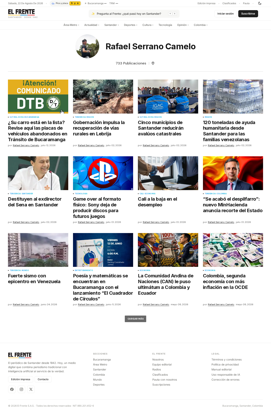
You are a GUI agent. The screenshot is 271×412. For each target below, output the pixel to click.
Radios (156, 369)
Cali (142, 194)
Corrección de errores (225, 379)
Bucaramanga (31, 117)
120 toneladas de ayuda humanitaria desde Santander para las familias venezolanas (229, 131)
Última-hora (17, 117)
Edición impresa (206, 3)
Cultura (147, 24)
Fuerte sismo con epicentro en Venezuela (34, 278)
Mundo (25, 270)
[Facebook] (12, 389)
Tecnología (165, 24)
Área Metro (71, 24)
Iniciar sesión (225, 13)
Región (90, 117)
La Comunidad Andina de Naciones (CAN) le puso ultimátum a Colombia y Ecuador (165, 284)
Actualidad (91, 24)
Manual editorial (221, 369)
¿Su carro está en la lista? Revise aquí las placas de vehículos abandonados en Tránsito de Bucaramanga (37, 131)
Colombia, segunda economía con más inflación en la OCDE (225, 281)
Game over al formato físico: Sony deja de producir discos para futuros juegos (97, 207)
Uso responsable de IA (225, 374)
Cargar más (136, 318)
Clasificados (229, 3)
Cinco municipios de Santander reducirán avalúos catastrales (161, 128)
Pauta (246, 3)
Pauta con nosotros (164, 379)
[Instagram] (21, 389)
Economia (150, 194)
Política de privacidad (225, 364)
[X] (31, 389)
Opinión (183, 24)
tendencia (80, 117)
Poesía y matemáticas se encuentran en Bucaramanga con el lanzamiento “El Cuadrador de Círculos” (103, 287)
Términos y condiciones (226, 359)
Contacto (43, 379)
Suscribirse (248, 13)
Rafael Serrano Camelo (26, 145)
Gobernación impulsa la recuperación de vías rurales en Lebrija (99, 128)
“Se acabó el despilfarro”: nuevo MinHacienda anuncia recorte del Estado (233, 204)
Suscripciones (161, 384)
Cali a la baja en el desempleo (157, 202)
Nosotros (158, 359)
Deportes (130, 24)
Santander (111, 24)
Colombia (201, 24)
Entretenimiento (84, 270)
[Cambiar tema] (260, 3)
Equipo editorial (162, 364)
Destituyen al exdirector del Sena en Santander (35, 202)
